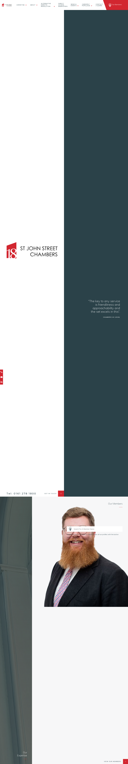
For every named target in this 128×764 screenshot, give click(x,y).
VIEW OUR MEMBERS (112, 761)
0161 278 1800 (25, 493)
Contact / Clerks (99, 5)
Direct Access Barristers (63, 5)
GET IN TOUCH (50, 493)
